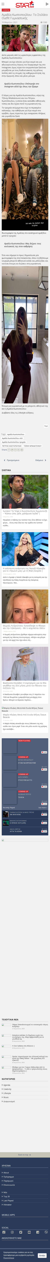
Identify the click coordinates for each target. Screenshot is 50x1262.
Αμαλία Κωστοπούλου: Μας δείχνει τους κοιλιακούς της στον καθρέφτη (22, 245)
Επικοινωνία (9, 1185)
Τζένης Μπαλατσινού (11, 98)
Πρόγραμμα (8, 1176)
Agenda (6, 1085)
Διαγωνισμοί (9, 1101)
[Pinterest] (21, 449)
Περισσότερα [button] (8, 1258)
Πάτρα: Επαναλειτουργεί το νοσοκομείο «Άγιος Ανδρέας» (30, 1025)
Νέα (5, 1192)
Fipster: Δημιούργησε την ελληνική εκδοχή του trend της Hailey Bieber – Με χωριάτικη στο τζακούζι (30, 1058)
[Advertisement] (20, 1122)
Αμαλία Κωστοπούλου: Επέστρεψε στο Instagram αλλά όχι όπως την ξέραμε (21, 85)
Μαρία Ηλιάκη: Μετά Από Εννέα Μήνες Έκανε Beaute (24, 716)
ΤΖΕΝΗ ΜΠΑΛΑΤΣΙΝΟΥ (32, 446)
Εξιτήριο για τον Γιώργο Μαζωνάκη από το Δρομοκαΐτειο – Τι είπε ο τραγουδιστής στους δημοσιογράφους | (29, 1069)
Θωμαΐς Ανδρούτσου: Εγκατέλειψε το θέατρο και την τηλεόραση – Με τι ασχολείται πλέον (24, 627)
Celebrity (6, 10)
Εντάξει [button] (42, 1256)
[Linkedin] (18, 449)
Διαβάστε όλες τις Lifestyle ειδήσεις (18, 412)
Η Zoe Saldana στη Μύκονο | (23, 1046)
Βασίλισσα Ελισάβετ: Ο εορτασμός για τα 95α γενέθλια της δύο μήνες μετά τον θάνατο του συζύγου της (24, 685)
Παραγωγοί (8, 1181)
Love (45, 752)
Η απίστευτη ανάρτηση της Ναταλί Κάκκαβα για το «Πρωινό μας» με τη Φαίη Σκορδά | (24, 569)
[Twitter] (12, 449)
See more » (42, 807)
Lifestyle (7, 1093)
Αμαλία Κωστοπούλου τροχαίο (14, 442)
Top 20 (6, 1196)
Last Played (8, 1200)
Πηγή (46, 426)
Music (6, 1097)
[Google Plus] (15, 449)
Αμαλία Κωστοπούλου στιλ (12, 438)
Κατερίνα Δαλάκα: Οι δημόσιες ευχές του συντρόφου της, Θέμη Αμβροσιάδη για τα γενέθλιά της (28, 1037)
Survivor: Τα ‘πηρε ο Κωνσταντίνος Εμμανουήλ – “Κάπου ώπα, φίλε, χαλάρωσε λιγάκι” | (25, 512)
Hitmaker (7, 1204)
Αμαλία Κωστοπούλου (25, 95)
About (6, 1172)
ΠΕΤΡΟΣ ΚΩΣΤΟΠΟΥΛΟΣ (12, 446)
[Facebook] (8, 449)
